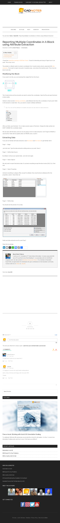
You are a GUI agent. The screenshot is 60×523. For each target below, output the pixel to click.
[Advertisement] (30, 20)
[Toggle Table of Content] (14, 53)
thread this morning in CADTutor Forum (18, 60)
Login (56, 334)
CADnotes (30, 11)
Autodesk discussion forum (30, 260)
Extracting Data (8, 56)
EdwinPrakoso (11, 354)
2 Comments (24, 47)
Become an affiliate (43, 517)
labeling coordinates (20, 101)
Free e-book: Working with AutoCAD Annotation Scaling (22, 434)
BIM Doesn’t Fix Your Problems (11, 453)
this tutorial (30, 140)
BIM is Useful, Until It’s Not (9, 456)
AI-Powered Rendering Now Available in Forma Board (15, 478)
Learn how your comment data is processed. (34, 345)
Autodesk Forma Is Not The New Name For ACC (14, 481)
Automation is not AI (8, 450)
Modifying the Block (9, 55)
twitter (17, 263)
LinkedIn (23, 263)
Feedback (28, 517)
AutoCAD (10, 272)
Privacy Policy (34, 517)
